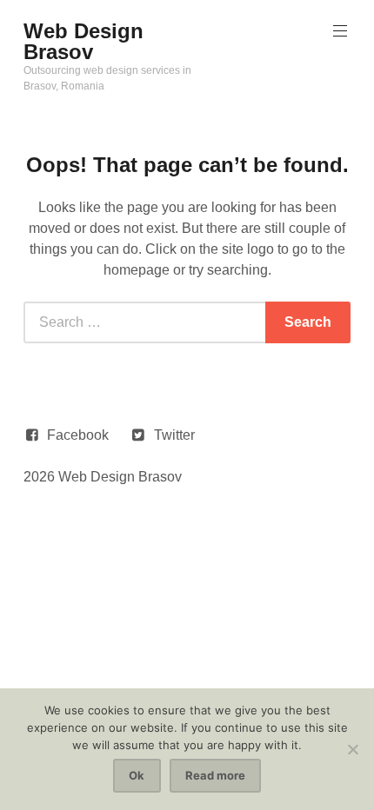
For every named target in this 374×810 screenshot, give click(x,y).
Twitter (174, 435)
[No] (352, 749)
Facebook (78, 435)
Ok (136, 775)
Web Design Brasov (83, 41)
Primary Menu (340, 31)
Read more (215, 775)
